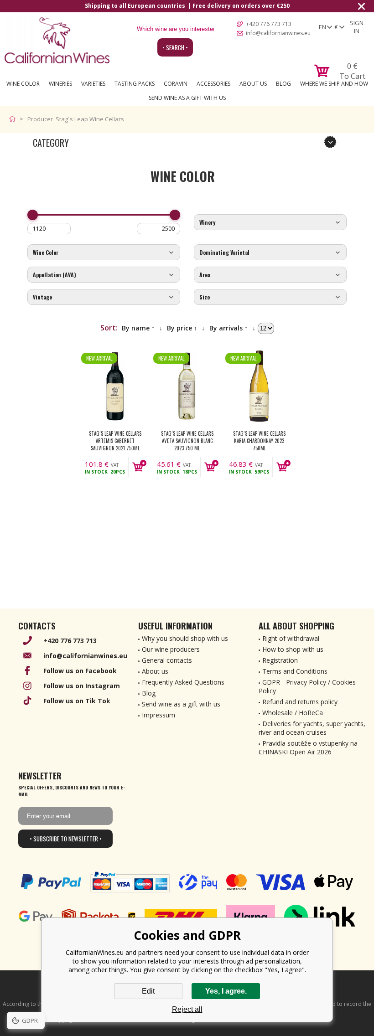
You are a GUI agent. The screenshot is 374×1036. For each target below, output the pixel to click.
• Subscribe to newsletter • (66, 838)
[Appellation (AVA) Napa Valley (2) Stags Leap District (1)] (103, 275)
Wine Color (23, 84)
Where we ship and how (334, 84)
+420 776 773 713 (268, 24)
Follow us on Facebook (80, 670)
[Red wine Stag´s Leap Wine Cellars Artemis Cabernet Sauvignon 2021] (115, 386)
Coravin (175, 84)
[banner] (57, 40)
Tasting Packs (134, 84)
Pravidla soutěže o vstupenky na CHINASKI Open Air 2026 (308, 747)
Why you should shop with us (185, 638)
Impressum (158, 715)
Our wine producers (171, 649)
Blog (283, 84)
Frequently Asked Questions (183, 682)
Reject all (187, 1009)
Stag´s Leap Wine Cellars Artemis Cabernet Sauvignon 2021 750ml (115, 441)
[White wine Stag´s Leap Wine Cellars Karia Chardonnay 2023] (259, 386)
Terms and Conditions (294, 671)
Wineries (60, 84)
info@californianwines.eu (278, 33)
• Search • (175, 47)
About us (155, 671)
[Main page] (14, 119)
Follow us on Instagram (81, 685)
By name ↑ (138, 328)
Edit (148, 991)
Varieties (93, 84)
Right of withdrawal (290, 638)
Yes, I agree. (226, 991)
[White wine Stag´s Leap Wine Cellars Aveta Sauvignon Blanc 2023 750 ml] (187, 386)
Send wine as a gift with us (187, 98)
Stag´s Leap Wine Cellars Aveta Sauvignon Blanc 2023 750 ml (187, 441)
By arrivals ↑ (228, 328)
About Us (253, 84)
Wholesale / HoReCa (292, 712)
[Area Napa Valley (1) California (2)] (270, 275)
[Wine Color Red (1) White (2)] (103, 253)
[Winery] (270, 223)
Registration (280, 660)
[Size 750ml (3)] (270, 297)
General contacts (167, 660)
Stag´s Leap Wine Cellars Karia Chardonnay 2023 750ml (259, 441)
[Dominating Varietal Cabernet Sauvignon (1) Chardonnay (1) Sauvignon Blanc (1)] (270, 253)
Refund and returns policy (300, 701)
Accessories (213, 84)
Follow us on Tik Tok (76, 700)
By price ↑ (182, 328)
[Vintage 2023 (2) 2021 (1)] (103, 297)
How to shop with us (292, 649)
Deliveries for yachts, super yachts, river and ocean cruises (312, 728)
